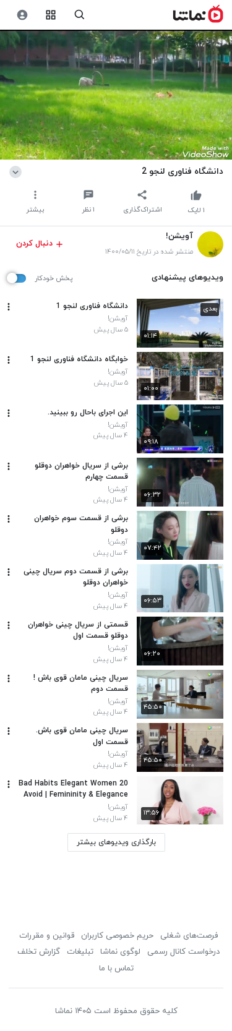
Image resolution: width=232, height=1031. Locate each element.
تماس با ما (116, 968)
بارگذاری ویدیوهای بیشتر (116, 842)
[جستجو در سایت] (79, 15)
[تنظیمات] (22, 15)
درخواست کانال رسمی (183, 951)
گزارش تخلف (38, 951)
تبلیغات (80, 951)
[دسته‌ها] (51, 15)
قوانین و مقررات (46, 935)
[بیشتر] (8, 307)
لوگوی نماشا (120, 951)
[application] (116, 95)
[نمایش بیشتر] (18, 171)
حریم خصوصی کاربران (117, 935)
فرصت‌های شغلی (189, 935)
